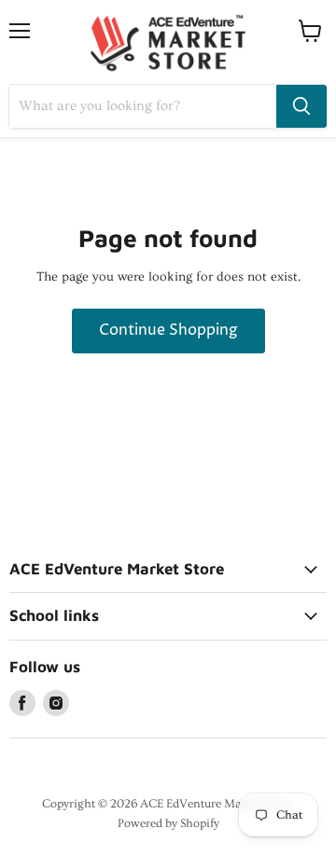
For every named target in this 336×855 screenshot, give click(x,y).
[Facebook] (22, 703)
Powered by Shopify (168, 823)
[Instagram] (56, 703)
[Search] (301, 106)
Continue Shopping (168, 330)
